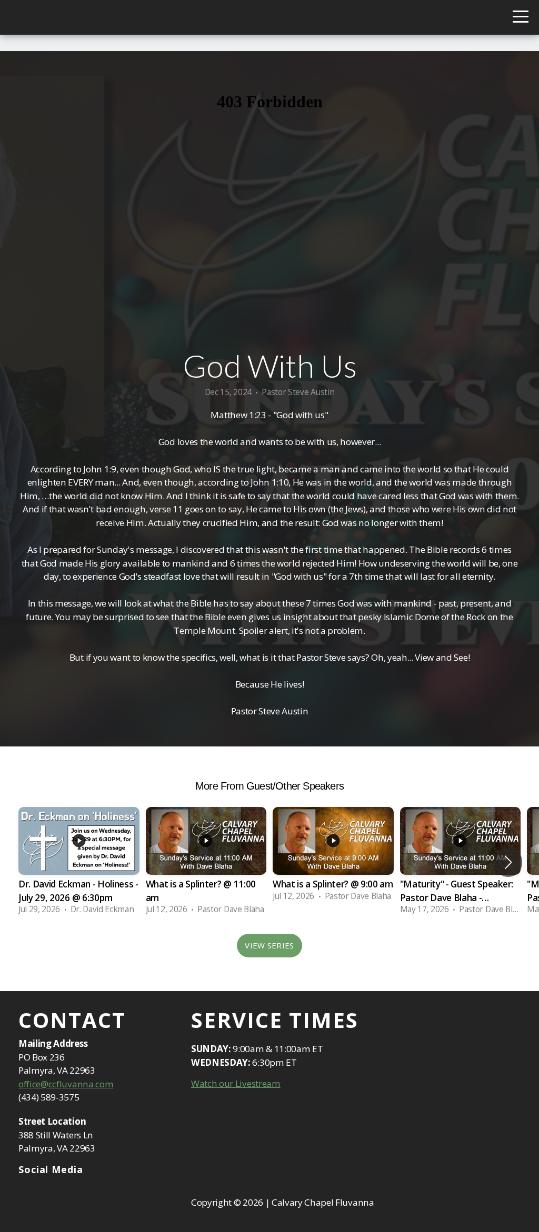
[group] (78, 862)
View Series (269, 945)
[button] (508, 862)
